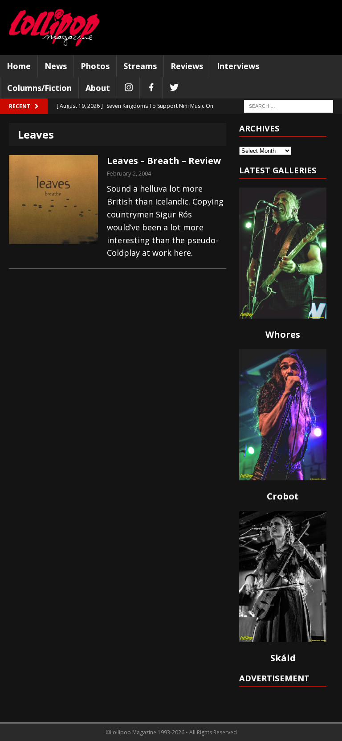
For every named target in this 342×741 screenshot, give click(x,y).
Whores (282, 334)
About (98, 87)
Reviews (187, 66)
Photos (95, 66)
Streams (140, 66)
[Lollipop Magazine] (54, 27)
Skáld (283, 658)
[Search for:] (288, 106)
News (56, 66)
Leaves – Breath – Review (164, 161)
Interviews (238, 66)
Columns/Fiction (39, 87)
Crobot (283, 496)
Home (19, 66)
